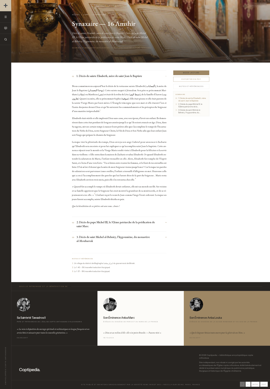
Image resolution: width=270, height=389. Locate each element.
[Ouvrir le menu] (5, 17)
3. (73, 271)
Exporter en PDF (191, 79)
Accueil (76, 15)
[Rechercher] (5, 39)
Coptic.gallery (258, 4)
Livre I (86, 15)
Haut (263, 384)
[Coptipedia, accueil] (5, 5)
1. (73, 263)
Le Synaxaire (99, 15)
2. (73, 267)
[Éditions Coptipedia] (5, 28)
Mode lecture (191, 73)
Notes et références (191, 86)
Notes (255, 384)
